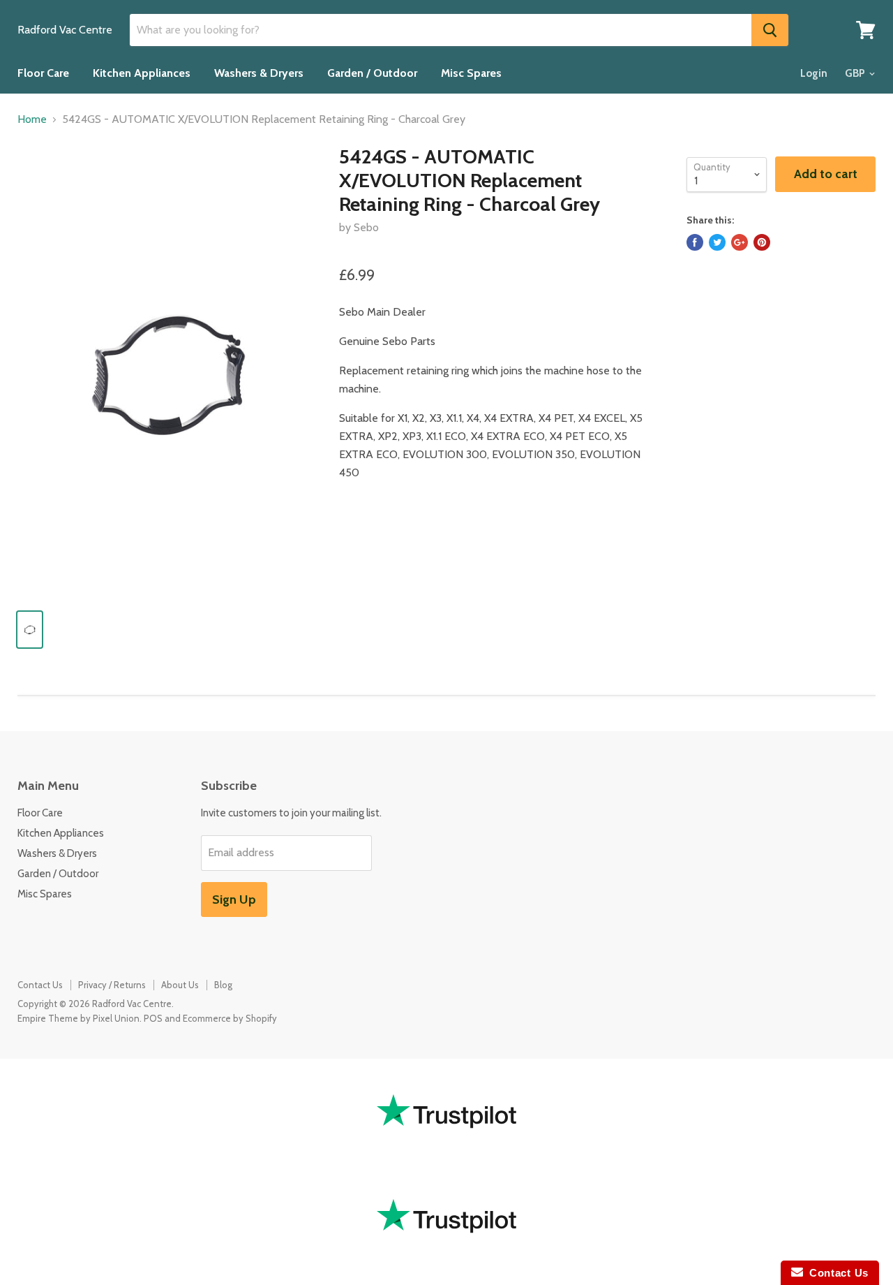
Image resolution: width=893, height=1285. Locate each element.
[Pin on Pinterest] (761, 242)
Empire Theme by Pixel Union (78, 1018)
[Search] (769, 30)
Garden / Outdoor (372, 73)
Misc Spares (471, 73)
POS (153, 1018)
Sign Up (234, 899)
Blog (223, 984)
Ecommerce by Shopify (230, 1018)
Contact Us (40, 984)
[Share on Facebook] (694, 242)
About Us (180, 984)
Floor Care (43, 73)
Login (813, 73)
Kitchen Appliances (141, 73)
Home (32, 119)
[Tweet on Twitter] (717, 242)
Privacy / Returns (112, 984)
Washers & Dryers (258, 73)
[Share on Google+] (739, 242)
